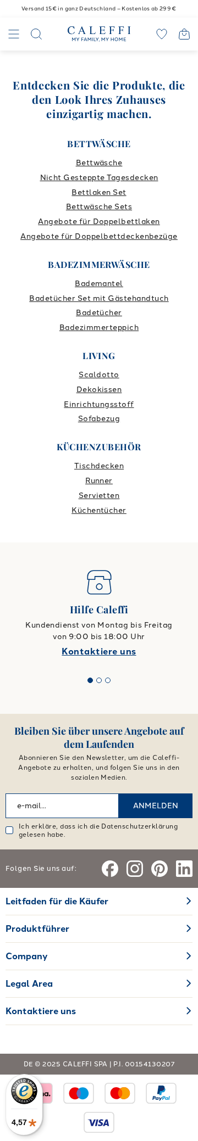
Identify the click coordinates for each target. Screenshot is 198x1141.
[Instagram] (135, 868)
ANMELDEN (155, 805)
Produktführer (37, 929)
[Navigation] (14, 34)
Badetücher (99, 312)
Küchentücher (99, 510)
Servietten (99, 495)
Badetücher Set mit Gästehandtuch (98, 298)
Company (27, 956)
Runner (99, 480)
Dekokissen (99, 389)
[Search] (36, 34)
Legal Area (29, 983)
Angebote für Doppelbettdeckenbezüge (99, 236)
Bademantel (99, 283)
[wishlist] (161, 34)
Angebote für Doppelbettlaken (99, 221)
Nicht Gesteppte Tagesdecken (99, 177)
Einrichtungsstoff (99, 404)
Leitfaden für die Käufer (57, 901)
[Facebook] (110, 868)
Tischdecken (99, 466)
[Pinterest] (159, 868)
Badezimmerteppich (99, 327)
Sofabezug (99, 418)
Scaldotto (99, 374)
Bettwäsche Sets (99, 206)
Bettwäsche (99, 162)
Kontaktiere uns (99, 651)
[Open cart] (184, 34)
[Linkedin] (184, 868)
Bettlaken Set (99, 192)
